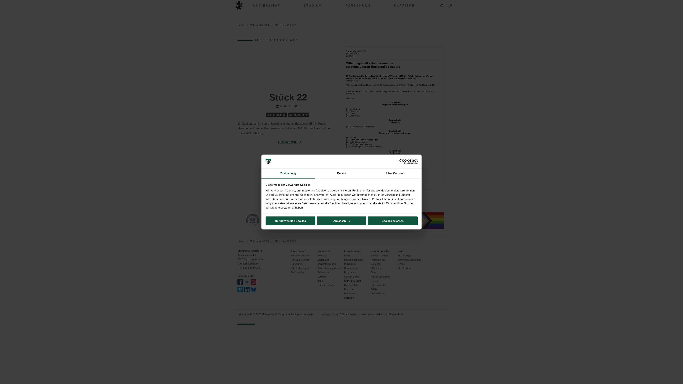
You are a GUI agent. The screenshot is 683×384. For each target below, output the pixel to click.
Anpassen (339, 220)
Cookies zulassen (393, 220)
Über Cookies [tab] (394, 173)
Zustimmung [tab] (288, 173)
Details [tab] (341, 173)
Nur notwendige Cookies (290, 220)
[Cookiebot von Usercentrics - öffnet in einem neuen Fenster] (402, 161)
